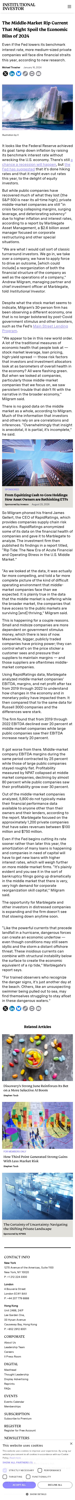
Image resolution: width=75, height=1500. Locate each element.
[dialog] (37, 1470)
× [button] (71, 1443)
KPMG (22, 1234)
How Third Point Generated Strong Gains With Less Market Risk (35, 1159)
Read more (15, 1457)
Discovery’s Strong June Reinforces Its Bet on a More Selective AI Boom (35, 1088)
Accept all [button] (19, 1484)
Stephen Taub (10, 1095)
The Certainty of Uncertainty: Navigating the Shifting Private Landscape (35, 1226)
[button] (37, 1462)
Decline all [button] (55, 1484)
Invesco (24, 504)
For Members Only (14, 1151)
